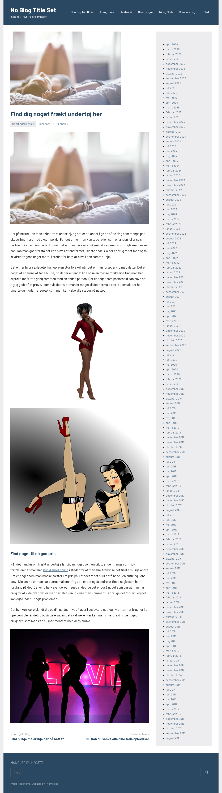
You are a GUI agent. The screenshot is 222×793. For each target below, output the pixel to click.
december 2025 (175, 63)
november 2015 (175, 612)
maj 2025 (171, 97)
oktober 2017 (174, 505)
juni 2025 (171, 92)
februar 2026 (173, 54)
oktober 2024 (174, 131)
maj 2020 (171, 364)
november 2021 (175, 282)
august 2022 (173, 238)
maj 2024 (171, 155)
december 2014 (175, 665)
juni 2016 (171, 578)
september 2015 (175, 621)
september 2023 (176, 194)
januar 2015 (173, 660)
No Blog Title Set (33, 10)
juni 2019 (171, 413)
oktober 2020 (174, 340)
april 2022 (172, 257)
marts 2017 (172, 534)
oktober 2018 (174, 447)
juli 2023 (171, 204)
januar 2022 (173, 272)
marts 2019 (172, 427)
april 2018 (171, 476)
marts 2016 (172, 592)
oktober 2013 (174, 728)
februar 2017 (173, 539)
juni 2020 (171, 359)
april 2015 (171, 645)
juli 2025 (171, 88)
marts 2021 (172, 320)
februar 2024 (174, 170)
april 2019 (171, 422)
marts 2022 (173, 262)
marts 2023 (173, 219)
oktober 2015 (174, 616)
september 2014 (176, 679)
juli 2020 (171, 354)
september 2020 (176, 345)
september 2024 (176, 136)
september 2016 (175, 563)
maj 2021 (171, 311)
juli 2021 (171, 301)
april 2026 (172, 44)
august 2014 (173, 684)
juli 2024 (171, 146)
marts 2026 (173, 49)
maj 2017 (171, 524)
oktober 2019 (174, 398)
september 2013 (175, 733)
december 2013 (175, 718)
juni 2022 (171, 248)
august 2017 (173, 510)
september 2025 (176, 78)
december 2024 (175, 122)
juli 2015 (171, 631)
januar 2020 (173, 383)
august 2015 (173, 626)
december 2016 (175, 548)
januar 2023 (173, 228)
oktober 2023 (174, 189)
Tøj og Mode (166, 12)
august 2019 (173, 403)
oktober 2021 (174, 286)
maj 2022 (171, 253)
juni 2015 (171, 636)
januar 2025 (173, 117)
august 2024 (173, 141)
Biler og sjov (145, 12)
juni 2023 (171, 209)
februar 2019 (173, 432)
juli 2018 (171, 461)
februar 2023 (173, 223)
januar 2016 (173, 602)
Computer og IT (188, 12)
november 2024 (175, 126)
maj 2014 (171, 699)
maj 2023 (171, 214)
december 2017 (175, 495)
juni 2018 (171, 466)
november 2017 (175, 500)
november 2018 (175, 442)
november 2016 (175, 553)
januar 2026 (173, 58)
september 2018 (175, 451)
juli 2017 (171, 514)
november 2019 (175, 393)
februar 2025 (173, 112)
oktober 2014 (174, 675)
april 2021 (171, 316)
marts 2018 (172, 481)
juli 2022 (171, 243)
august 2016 (173, 568)
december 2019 (175, 388)
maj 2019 (171, 417)
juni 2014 (171, 694)
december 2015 (175, 607)
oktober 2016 (174, 558)
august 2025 (173, 83)
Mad (206, 12)
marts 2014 (172, 709)
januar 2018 (173, 490)
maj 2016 (171, 582)
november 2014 (175, 670)
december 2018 (175, 437)
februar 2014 (173, 713)
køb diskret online (55, 570)
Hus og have (106, 12)
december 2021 (175, 277)
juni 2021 (171, 306)
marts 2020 (173, 374)
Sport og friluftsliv (82, 12)
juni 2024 (171, 151)
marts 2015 (172, 650)
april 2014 (171, 704)
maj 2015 (171, 641)
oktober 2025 (174, 73)
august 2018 (173, 456)
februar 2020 (174, 379)
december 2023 (175, 180)
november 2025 (175, 68)
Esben (62, 123)
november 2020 (175, 335)
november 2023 (175, 185)
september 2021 (176, 291)
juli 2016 (171, 573)
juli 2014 (171, 689)
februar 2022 (174, 267)
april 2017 (171, 529)
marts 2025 (173, 107)
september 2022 (176, 233)
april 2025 (172, 102)
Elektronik (126, 12)
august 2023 (173, 199)
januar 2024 (173, 175)
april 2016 (171, 587)
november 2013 (175, 723)
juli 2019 (171, 408)
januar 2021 (173, 325)
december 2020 (175, 330)
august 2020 (173, 350)
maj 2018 (171, 471)
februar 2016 (173, 597)
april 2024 (172, 160)
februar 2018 (173, 485)
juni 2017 (171, 519)
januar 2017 (173, 544)
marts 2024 (173, 165)
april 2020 (172, 369)
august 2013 (173, 738)
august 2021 (173, 296)
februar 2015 (173, 655)
